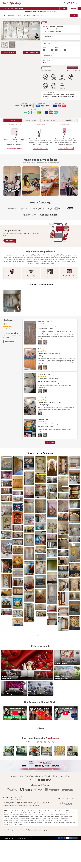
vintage (69, 98)
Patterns (57, 814)
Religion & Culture (64, 814)
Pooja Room (44, 820)
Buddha (16, 820)
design (65, 96)
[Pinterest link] (49, 780)
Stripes (52, 816)
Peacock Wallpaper (30, 818)
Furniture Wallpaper (17, 822)
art (50, 96)
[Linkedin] (44, 780)
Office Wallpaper (34, 816)
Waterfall (6, 818)
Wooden (71, 816)
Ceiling (6, 814)
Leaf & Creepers (46, 814)
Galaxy (29, 814)
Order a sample (72, 68)
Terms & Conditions (51, 776)
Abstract (31, 813)
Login (63, 8)
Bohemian (60, 813)
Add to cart (46, 68)
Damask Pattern (15, 814)
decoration (60, 96)
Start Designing (10, 240)
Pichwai (6, 824)
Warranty (67, 776)
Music (52, 814)
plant (58, 98)
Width (44, 47)
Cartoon (50, 94)
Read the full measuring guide (15, 148)
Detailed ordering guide (40, 148)
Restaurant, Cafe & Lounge (10, 816)
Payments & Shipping (17, 776)
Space (40, 816)
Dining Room (60, 820)
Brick (70, 813)
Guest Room (67, 820)
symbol (61, 98)
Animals (36, 813)
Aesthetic (61, 811)
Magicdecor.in (12, 838)
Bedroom (26, 820)
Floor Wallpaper (8, 822)
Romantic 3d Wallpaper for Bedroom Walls (57, 818)
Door (49, 822)
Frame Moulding (56, 822)
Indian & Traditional (19, 813)
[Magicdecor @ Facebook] (53, 741)
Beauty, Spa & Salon (49, 813)
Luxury (62, 822)
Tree (56, 813)
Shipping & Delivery (50, 120)
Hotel (40, 814)
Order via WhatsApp (8, 52)
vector (65, 98)
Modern (67, 822)
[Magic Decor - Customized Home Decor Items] (13, 3)
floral (72, 96)
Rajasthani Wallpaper (41, 818)
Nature (26, 813)
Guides (13, 120)
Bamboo (41, 813)
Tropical (74, 811)
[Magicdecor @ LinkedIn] (49, 741)
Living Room (33, 820)
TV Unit (11, 824)
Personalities (27, 822)
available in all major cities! (40, 11)
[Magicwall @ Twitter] (45, 741)
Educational (33, 822)
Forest (25, 814)
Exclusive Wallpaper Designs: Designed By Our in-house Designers (28, 811)
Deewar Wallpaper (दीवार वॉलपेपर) (17, 818)
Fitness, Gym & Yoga (42, 822)
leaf (52, 98)
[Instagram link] (42, 780)
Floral (21, 814)
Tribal (61, 816)
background (54, 96)
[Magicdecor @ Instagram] (41, 741)
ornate (55, 98)
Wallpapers (72, 94)
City (10, 814)
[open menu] (76, 3)
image (49, 98)
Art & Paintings (68, 811)
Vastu (5, 813)
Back (74, 15)
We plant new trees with (65, 799)
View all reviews (50, 442)
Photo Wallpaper (18, 824)
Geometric (35, 814)
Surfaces (57, 816)
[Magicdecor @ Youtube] (38, 741)
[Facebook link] (47, 780)
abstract (47, 96)
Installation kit (48, 55)
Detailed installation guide (66, 148)
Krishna (21, 820)
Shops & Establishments (23, 816)
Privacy (61, 776)
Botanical (66, 813)
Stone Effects (47, 816)
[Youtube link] (39, 780)
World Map (10, 813)
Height (57, 47)
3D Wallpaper (48, 811)
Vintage (67, 94)
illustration (45, 98)
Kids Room (55, 811)
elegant (69, 96)
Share (45, 22)
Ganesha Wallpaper (9, 820)
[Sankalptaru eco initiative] (65, 803)
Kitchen (38, 820)
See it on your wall (32, 52)
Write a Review (9, 341)
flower (75, 96)
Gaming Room (51, 820)
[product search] (64, 3)
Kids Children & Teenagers (59, 94)
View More (40, 636)
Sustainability (68, 120)
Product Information (31, 120)
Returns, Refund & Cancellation (34, 776)
